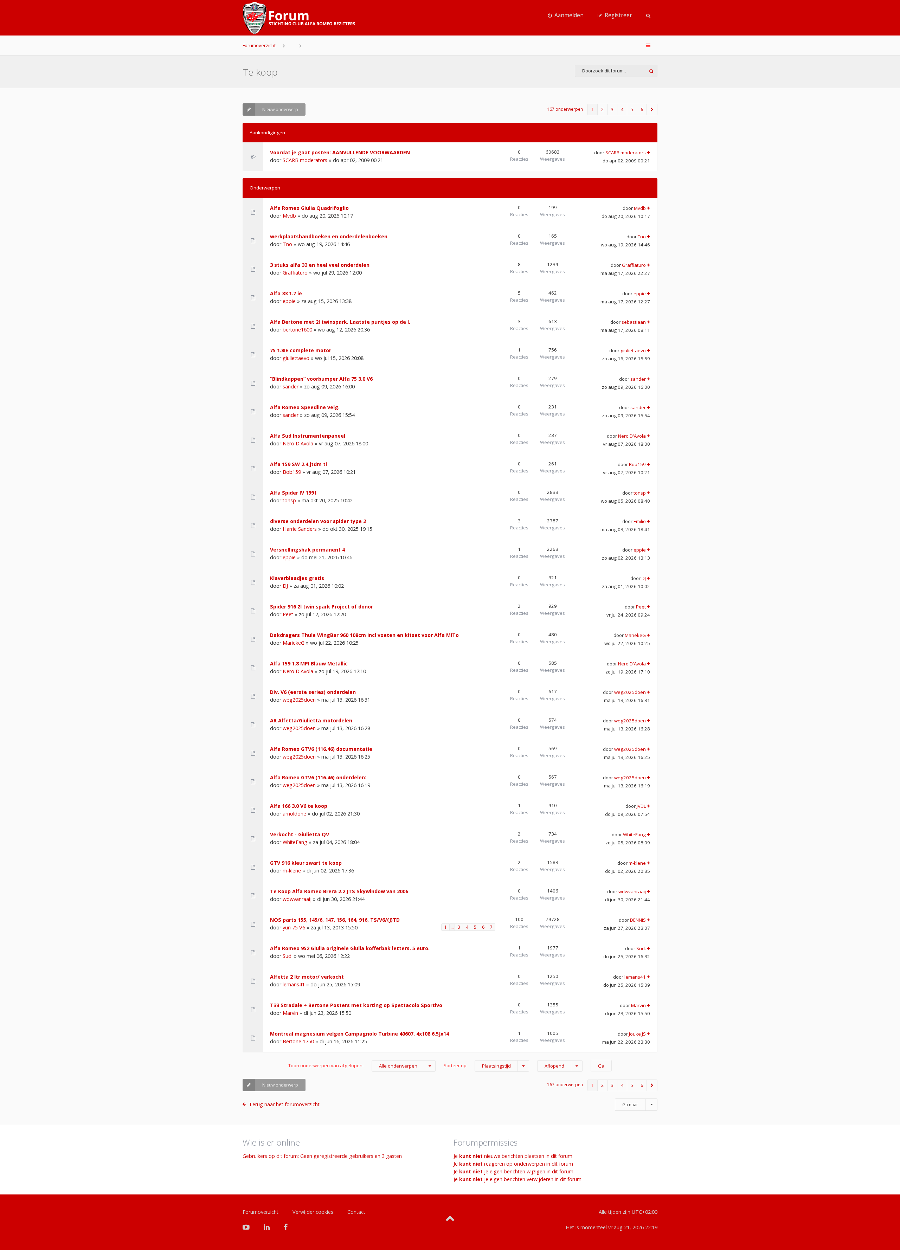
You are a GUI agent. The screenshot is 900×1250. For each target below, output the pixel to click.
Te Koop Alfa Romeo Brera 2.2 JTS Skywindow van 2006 (339, 891)
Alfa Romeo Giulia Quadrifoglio (309, 208)
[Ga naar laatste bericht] (648, 152)
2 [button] (602, 109)
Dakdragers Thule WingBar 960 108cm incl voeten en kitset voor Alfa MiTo (364, 635)
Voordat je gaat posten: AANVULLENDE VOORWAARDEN (340, 152)
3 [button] (612, 109)
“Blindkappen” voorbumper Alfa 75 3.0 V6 (321, 378)
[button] (652, 109)
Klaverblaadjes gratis (297, 578)
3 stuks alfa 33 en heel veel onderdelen (319, 265)
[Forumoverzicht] (299, 18)
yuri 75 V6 (294, 927)
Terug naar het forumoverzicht (284, 1104)
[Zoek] (651, 71)
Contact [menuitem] (356, 1212)
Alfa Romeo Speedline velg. (305, 407)
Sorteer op (477, 1065)
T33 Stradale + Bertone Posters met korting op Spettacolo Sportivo (356, 1005)
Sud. (287, 956)
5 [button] (632, 109)
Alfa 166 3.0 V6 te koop (298, 806)
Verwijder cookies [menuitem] (312, 1212)
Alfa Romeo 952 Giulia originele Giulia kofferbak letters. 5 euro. (350, 948)
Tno (287, 244)
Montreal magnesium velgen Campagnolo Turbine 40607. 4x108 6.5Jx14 (359, 1033)
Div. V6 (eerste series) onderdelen (313, 692)
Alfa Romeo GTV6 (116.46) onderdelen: (318, 777)
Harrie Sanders (300, 529)
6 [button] (642, 109)
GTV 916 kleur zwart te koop (306, 862)
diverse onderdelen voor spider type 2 (318, 521)
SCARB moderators (305, 160)
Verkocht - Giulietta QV (299, 834)
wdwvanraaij (297, 899)
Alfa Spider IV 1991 (293, 492)
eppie (289, 301)
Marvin (290, 1013)
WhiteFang (295, 842)
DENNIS (638, 920)
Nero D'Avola (298, 443)
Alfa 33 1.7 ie (286, 293)
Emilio (640, 521)
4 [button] (622, 109)
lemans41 (294, 984)
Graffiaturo (295, 272)
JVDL (641, 806)
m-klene (292, 870)
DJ (285, 585)
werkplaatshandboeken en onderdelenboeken (328, 236)
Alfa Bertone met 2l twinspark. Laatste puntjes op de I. (340, 321)
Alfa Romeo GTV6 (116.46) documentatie (321, 749)
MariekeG (293, 642)
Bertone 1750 (298, 1041)
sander (290, 386)
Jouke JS (637, 1034)
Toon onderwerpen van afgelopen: (352, 1065)
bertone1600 (297, 329)
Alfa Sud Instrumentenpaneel (307, 435)
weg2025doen (299, 699)
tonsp (289, 500)
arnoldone (294, 813)
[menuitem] (566, 15)
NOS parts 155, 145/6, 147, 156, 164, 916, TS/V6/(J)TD (335, 919)
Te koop (260, 72)
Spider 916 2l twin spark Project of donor (321, 606)
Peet (288, 614)
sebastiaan (634, 322)
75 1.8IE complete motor (300, 350)
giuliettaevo (296, 358)
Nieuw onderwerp (280, 109)
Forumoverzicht (259, 45)
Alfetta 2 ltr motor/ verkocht (307, 976)
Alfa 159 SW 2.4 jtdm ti (298, 464)
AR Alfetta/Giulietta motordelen (311, 720)
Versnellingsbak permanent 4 (307, 549)
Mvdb (289, 215)
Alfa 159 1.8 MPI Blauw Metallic (309, 663)
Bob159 (292, 472)
